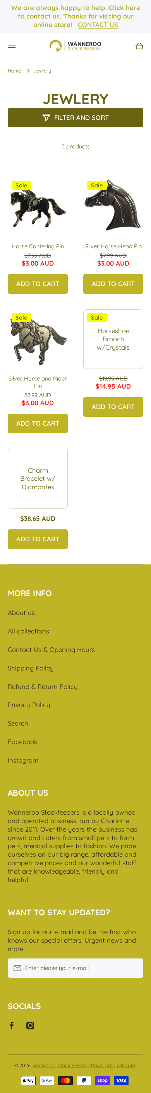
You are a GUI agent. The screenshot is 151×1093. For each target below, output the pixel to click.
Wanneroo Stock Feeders (61, 1065)
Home (14, 70)
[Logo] (75, 46)
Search (18, 723)
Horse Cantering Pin (38, 246)
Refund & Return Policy (43, 686)
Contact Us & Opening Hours (51, 649)
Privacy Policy (29, 705)
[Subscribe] (133, 968)
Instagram (23, 760)
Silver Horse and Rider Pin (38, 382)
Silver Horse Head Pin (113, 246)
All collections (28, 631)
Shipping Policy (31, 668)
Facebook (23, 742)
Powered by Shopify (114, 1065)
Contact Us (98, 24)
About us (21, 612)
